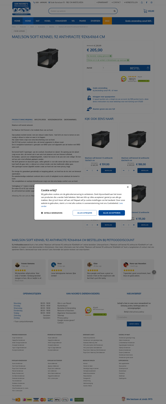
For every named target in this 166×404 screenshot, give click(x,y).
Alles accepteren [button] (111, 213)
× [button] (128, 187)
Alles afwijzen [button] (84, 213)
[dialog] (83, 202)
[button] (51, 213)
